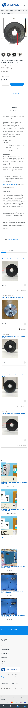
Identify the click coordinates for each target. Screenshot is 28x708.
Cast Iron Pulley (12, 10)
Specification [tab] (14, 111)
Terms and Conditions (5, 643)
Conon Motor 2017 (6, 696)
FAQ (2, 645)
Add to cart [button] (25, 285)
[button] (25, 19)
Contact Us (3, 651)
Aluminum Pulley (10, 295)
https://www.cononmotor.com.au (10, 184)
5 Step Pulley (4, 295)
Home (2, 10)
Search (10, 706)
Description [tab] (14, 107)
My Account (3, 658)
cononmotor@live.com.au (11, 186)
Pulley (6, 10)
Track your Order (4, 661)
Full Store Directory (5, 653)
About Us (3, 640)
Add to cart (18, 84)
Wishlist (2, 663)
